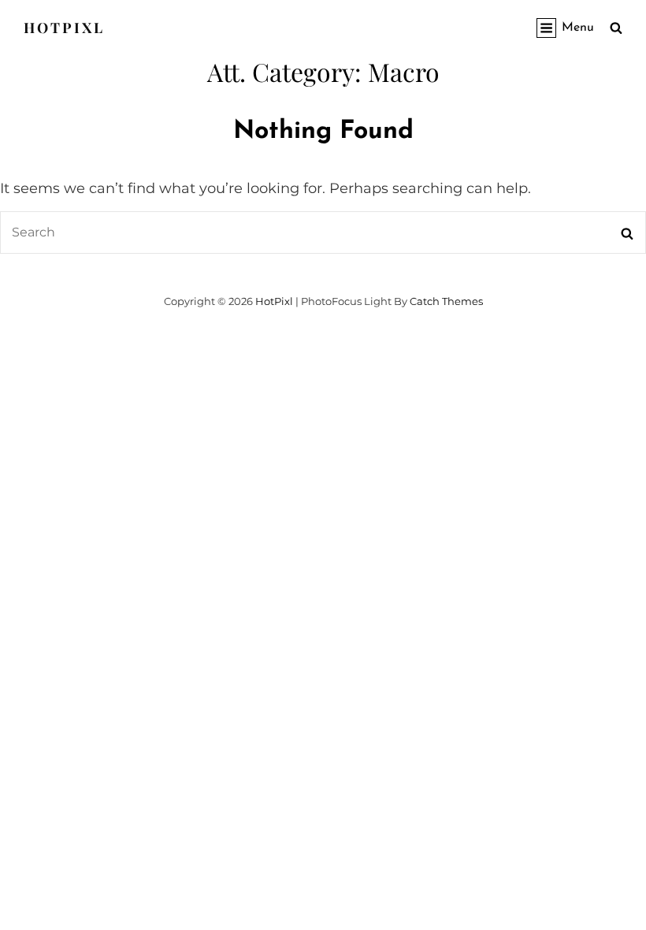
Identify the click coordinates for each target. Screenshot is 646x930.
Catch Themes (446, 301)
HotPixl (64, 27)
